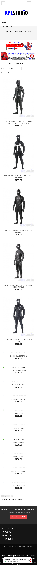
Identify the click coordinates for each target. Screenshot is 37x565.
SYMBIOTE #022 (18, 457)
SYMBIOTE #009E (18, 442)
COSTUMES (8, 32)
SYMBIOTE (27, 32)
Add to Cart (18, 116)
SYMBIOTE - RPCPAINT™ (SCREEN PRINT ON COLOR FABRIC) (18, 231)
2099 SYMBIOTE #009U (18, 370)
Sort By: (3, 68)
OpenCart (15, 547)
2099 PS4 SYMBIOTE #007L (18, 356)
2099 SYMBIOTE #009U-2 (18, 385)
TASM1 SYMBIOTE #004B (18, 471)
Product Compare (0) (16, 63)
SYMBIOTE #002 (18, 413)
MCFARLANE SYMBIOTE (18, 399)
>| (12, 496)
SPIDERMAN (18, 32)
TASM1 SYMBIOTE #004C (18, 485)
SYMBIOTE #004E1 (18, 428)
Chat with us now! (18, 517)
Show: (3, 72)
